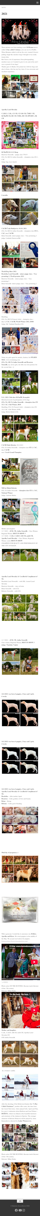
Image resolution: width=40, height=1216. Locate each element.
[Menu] (37, 2)
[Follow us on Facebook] (16, 1210)
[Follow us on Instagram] (23, 1210)
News (4, 7)
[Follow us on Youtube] (20, 1210)
